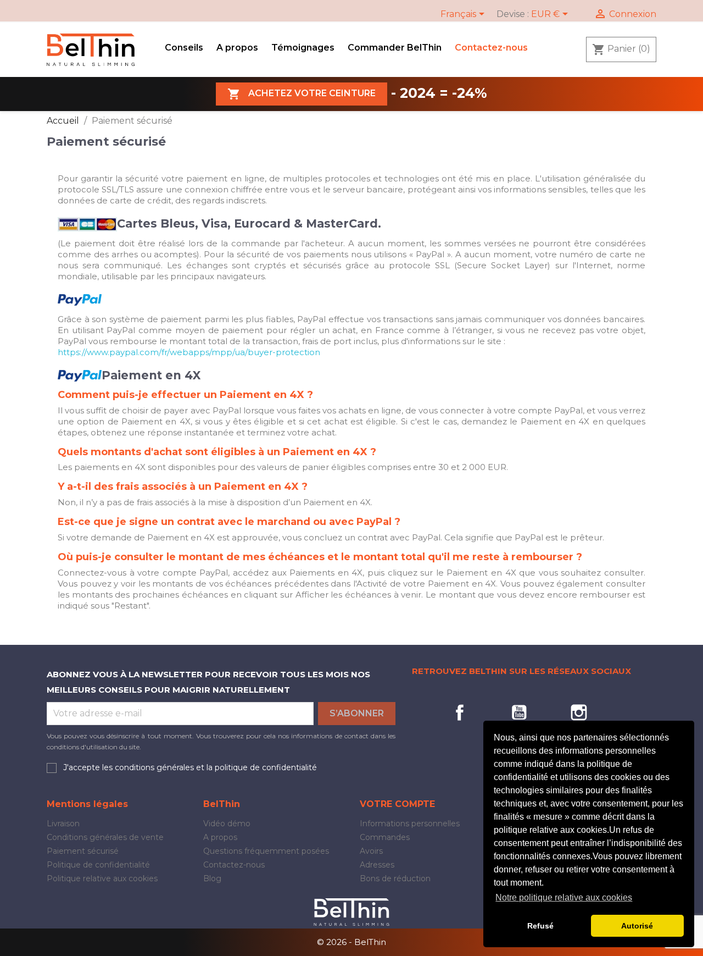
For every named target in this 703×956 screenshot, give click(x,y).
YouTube (519, 712)
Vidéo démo (226, 823)
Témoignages (302, 47)
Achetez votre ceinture (301, 94)
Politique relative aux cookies (102, 878)
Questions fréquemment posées (266, 851)
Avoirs (371, 851)
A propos (237, 47)
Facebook (460, 712)
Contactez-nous (491, 47)
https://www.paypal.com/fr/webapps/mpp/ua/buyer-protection (189, 352)
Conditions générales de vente (105, 837)
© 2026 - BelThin (351, 942)
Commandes (385, 837)
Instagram (579, 712)
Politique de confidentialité (98, 865)
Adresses (377, 865)
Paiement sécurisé (83, 851)
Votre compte (397, 804)
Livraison (63, 823)
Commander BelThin (395, 47)
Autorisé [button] (637, 925)
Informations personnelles (410, 823)
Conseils (184, 47)
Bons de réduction (395, 878)
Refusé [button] (540, 925)
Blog (212, 878)
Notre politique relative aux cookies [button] (563, 897)
